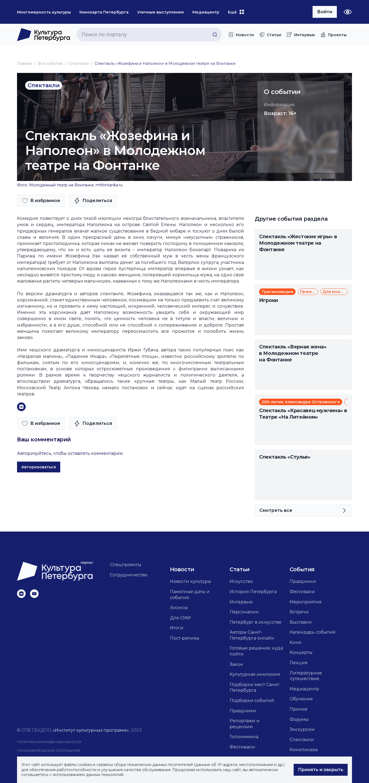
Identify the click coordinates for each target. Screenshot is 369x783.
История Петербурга (253, 591)
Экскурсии (302, 729)
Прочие (298, 709)
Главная (24, 63)
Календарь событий (313, 632)
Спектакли (78, 63)
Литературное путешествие (306, 675)
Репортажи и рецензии (245, 723)
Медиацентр (304, 688)
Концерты (301, 652)
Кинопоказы (304, 749)
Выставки (301, 622)
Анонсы (179, 607)
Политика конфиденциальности (49, 742)
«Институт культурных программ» (91, 730)
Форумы (299, 719)
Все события (50, 63)
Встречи (299, 611)
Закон (236, 664)
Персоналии (244, 611)
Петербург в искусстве (255, 622)
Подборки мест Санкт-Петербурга (255, 687)
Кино (295, 642)
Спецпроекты (125, 564)
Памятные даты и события (190, 594)
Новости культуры (190, 581)
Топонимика (244, 736)
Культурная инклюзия (255, 674)
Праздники (243, 710)
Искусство (241, 581)
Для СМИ (180, 617)
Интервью (241, 601)
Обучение (301, 698)
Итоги (176, 627)
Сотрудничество (128, 574)
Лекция (299, 662)
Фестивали (242, 747)
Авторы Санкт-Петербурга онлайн (252, 635)
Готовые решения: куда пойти (256, 651)
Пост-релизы (184, 638)
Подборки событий (252, 700)
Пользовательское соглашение (48, 750)
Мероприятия (306, 601)
